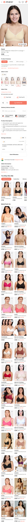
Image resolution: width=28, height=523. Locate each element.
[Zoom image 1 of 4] (14, 25)
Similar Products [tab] (6, 179)
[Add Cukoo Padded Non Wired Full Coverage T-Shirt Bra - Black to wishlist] (12, 253)
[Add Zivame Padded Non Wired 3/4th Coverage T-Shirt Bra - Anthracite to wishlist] (22, 183)
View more (3, 134)
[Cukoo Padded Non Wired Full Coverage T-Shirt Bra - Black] (7, 259)
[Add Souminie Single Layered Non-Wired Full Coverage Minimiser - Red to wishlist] (12, 366)
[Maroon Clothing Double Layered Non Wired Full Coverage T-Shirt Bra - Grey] (20, 327)
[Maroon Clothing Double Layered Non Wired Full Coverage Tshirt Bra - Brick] (20, 350)
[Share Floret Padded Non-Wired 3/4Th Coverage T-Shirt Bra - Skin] (3, 103)
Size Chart (8, 97)
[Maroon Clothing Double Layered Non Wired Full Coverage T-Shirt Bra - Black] (20, 282)
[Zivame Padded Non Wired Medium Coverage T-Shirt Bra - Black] (20, 214)
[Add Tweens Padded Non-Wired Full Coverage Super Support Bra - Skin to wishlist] (12, 208)
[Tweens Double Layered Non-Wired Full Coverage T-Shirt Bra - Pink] (7, 305)
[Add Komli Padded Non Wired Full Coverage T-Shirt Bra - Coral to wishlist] (12, 479)
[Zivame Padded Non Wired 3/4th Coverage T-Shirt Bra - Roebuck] (6, 189)
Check (24, 111)
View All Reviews (14, 154)
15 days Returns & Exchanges (22, 116)
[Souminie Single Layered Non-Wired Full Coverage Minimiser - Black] (20, 395)
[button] (2, 2)
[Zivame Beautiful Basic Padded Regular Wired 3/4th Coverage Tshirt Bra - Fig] (7, 237)
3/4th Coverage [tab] (19, 61)
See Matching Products (13, 68)
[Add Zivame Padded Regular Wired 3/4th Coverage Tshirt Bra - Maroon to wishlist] (12, 389)
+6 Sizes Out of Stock (6, 92)
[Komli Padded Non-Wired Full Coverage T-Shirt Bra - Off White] (7, 350)
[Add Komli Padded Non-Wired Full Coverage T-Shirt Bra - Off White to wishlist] (12, 344)
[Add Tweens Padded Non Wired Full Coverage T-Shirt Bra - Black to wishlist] (25, 253)
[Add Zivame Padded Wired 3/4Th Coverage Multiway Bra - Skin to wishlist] (25, 479)
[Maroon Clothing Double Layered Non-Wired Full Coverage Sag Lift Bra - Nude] (20, 237)
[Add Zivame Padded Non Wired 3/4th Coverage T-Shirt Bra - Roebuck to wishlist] (10, 183)
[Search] (19, 2)
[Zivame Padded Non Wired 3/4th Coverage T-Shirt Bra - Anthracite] (18, 189)
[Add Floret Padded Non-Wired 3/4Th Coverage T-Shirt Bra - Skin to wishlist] (7, 103)
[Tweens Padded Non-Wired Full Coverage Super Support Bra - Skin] (7, 214)
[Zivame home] (8, 2)
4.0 (4, 44)
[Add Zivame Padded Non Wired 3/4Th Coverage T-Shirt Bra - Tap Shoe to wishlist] (12, 457)
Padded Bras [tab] (16, 179)
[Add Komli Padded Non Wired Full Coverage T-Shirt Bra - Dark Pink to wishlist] (12, 411)
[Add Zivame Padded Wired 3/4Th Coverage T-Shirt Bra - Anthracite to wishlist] (12, 434)
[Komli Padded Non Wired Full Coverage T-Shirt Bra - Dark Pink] (7, 418)
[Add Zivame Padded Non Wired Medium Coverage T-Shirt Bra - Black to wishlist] (25, 208)
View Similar (23, 44)
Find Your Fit (22, 97)
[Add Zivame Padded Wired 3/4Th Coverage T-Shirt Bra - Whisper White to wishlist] (25, 502)
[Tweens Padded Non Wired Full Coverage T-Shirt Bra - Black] (20, 259)
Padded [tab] (4, 61)
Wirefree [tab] (11, 61)
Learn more (3, 68)
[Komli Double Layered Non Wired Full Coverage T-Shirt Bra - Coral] (20, 305)
